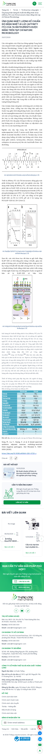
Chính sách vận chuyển (10, 703)
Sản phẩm (24, 729)
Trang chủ (5, 10)
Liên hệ (33, 729)
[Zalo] (40, 739)
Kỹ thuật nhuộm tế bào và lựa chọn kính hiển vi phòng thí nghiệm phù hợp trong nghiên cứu (26, 473)
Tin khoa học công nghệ (30, 10)
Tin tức (15, 10)
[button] (2, 538)
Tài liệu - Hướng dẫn (9, 706)
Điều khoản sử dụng (9, 710)
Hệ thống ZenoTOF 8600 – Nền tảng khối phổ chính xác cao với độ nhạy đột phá (11, 540)
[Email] (40, 745)
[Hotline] (40, 727)
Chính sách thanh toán (10, 700)
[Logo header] (9, 3)
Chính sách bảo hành (9, 697)
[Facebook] (40, 733)
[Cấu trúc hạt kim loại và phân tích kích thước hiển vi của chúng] (32, 524)
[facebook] (11, 458)
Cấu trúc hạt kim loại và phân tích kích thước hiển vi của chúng (33, 546)
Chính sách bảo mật (9, 713)
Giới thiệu (14, 729)
